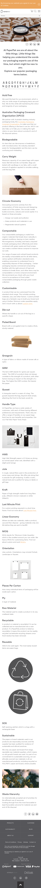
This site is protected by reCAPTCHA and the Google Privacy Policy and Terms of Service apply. (20, 847)
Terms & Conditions (10, 842)
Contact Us (32, 842)
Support (31, 835)
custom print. (28, 303)
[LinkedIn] (20, 878)
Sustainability (10, 829)
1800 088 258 (24, 859)
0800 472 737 (25, 860)
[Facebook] (15, 878)
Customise (30, 823)
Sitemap (25, 842)
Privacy (20, 842)
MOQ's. (23, 542)
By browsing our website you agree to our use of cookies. (19, 852)
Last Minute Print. (29, 510)
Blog (30, 829)
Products (10, 823)
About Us (10, 835)
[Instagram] (26, 878)
